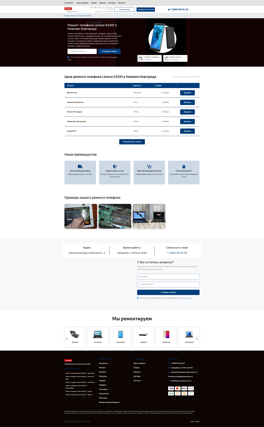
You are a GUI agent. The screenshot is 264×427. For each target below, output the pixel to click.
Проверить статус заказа (146, 9)
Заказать (187, 93)
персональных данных (185, 298)
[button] (66, 338)
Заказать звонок (124, 9)
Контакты (121, 3)
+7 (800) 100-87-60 (177, 253)
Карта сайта (195, 422)
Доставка (111, 3)
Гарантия (102, 3)
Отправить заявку (109, 51)
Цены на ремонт (83, 3)
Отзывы (94, 3)
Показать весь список (132, 142)
